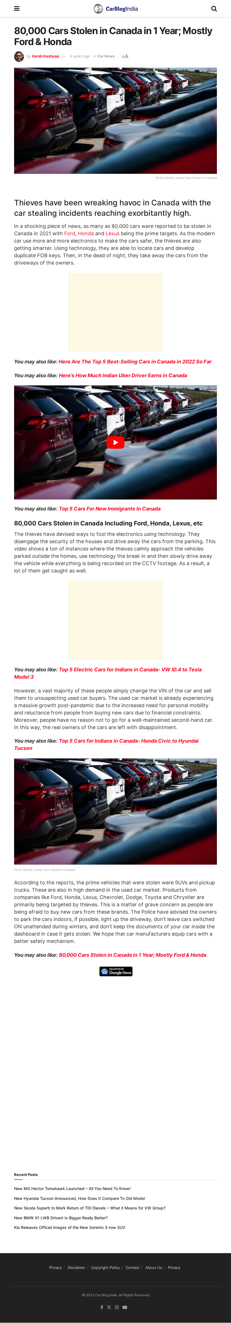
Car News (106, 56)
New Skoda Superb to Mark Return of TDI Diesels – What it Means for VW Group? (90, 1208)
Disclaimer (76, 1267)
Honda (86, 233)
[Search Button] (214, 8)
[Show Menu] (16, 8)
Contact (132, 1267)
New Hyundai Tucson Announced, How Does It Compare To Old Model (79, 1198)
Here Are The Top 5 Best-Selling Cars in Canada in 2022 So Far (135, 362)
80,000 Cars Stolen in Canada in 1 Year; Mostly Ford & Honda (132, 955)
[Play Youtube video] (115, 442)
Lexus (112, 233)
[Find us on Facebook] (102, 1307)
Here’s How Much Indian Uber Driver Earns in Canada (123, 375)
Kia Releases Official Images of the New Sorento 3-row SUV (69, 1227)
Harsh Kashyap (45, 56)
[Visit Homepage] (115, 8)
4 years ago (80, 56)
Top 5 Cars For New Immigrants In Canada (110, 509)
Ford (69, 233)
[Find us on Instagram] (117, 1307)
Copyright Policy (105, 1267)
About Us (153, 1267)
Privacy (55, 1267)
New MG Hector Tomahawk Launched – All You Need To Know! (72, 1188)
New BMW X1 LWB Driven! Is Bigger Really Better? (61, 1217)
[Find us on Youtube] (125, 1307)
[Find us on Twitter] (109, 1307)
